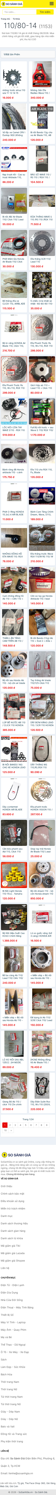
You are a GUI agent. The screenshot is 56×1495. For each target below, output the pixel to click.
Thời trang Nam (10, 1381)
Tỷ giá (20, 1483)
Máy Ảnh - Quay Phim (13, 1329)
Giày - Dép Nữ (9, 1419)
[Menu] (52, 3)
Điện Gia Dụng (9, 1292)
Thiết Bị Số (7, 1314)
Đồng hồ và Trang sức (14, 1433)
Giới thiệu (6, 1186)
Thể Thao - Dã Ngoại (13, 1344)
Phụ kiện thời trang (12, 1441)
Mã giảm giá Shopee (13, 1260)
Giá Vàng (50, 1483)
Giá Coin (14, 1486)
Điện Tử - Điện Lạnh (12, 1285)
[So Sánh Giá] (16, 1155)
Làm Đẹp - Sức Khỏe (13, 1366)
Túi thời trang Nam (12, 1396)
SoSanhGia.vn (26, 1492)
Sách (4, 1359)
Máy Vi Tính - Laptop (13, 1322)
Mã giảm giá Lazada (13, 1253)
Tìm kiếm (45, 11)
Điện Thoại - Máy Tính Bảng (17, 1307)
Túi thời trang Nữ (11, 1404)
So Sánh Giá (41, 1492)
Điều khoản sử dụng (12, 1201)
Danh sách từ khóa (12, 1238)
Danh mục (7, 1215)
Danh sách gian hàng (13, 1230)
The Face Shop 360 (35, 1483)
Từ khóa (16, 19)
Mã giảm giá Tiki (10, 1245)
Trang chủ (5, 19)
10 (5, 1130)
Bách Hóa (6, 1374)
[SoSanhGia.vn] (16, 4)
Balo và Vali (7, 1426)
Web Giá (4, 1486)
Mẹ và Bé (6, 1337)
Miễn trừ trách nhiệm (13, 1208)
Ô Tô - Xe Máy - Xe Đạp (15, 1352)
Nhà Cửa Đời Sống (12, 1300)
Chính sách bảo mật (12, 1193)
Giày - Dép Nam (10, 1411)
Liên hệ (5, 1268)
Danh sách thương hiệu (14, 1223)
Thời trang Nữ (9, 1389)
